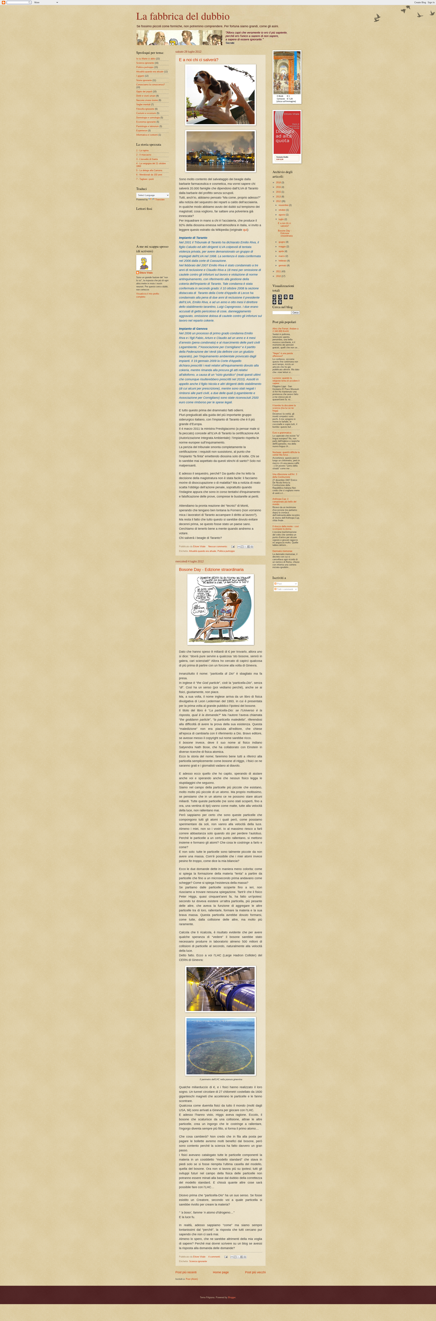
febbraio (283, 260)
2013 (279, 196)
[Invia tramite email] (239, 546)
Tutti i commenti (284, 589)
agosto (282, 214)
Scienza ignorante (198, 1261)
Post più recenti (186, 1272)
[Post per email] (232, 546)
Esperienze (141, 130)
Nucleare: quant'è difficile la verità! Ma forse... (286, 453)
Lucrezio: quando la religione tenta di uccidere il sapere (285, 381)
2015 (279, 192)
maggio (282, 246)
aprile (282, 251)
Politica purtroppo (226, 551)
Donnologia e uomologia (148, 117)
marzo (282, 256)
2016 (279, 187)
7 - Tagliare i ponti (145, 179)
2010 (279, 276)
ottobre (282, 210)
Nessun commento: (218, 546)
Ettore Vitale (146, 272)
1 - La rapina (142, 150)
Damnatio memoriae (282, 551)
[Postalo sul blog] (242, 546)
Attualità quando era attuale (202, 551)
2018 (279, 182)
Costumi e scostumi (146, 113)
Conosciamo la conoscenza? (150, 84)
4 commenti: (214, 1256)
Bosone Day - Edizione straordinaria (211, 569)
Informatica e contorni (147, 135)
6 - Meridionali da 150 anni (149, 174)
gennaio (283, 265)
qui (245, 229)
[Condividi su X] (245, 546)
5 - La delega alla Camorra (149, 170)
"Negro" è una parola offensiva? (282, 354)
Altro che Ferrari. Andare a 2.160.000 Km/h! (285, 329)
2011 (279, 271)
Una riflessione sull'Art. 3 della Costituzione (284, 475)
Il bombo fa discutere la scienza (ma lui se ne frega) (284, 408)
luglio (281, 219)
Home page (221, 1272)
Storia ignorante (144, 80)
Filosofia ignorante (145, 109)
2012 (279, 201)
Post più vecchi (255, 1272)
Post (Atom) (192, 1279)
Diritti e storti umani (145, 96)
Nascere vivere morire (147, 100)
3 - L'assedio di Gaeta (147, 159)
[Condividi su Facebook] (248, 546)
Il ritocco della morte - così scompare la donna (285, 527)
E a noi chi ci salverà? (198, 59)
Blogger (231, 1297)
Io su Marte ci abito (145, 58)
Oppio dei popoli (144, 91)
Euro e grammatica (281, 432)
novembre (284, 205)
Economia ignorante (146, 122)
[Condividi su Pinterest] (252, 546)
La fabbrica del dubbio (183, 15)
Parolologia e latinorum (147, 126)
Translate (160, 199)
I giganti (140, 76)
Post (279, 583)
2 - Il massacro (143, 154)
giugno (282, 242)
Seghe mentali (143, 104)
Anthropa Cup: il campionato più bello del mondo (284, 502)
